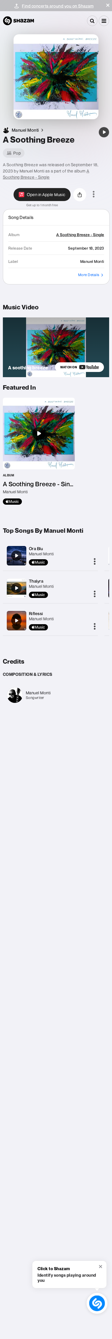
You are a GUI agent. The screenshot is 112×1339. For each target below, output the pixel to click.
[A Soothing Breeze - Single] (39, 451)
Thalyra (36, 581)
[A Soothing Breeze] (104, 132)
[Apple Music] (12, 501)
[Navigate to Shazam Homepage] (18, 20)
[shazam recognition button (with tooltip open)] (97, 1303)
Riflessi (36, 613)
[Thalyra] (16, 588)
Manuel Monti (41, 553)
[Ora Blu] (16, 555)
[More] (94, 561)
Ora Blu (36, 548)
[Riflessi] (16, 620)
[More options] (93, 194)
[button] (107, 5)
